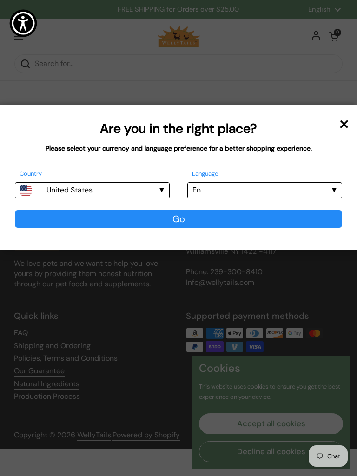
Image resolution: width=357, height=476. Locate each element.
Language (205, 174)
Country (31, 174)
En (196, 190)
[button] (23, 23)
